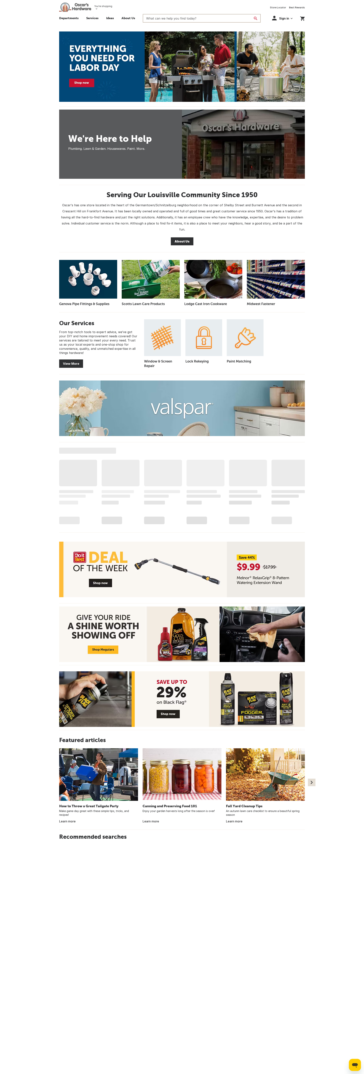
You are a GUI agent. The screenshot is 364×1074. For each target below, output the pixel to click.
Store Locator (278, 7)
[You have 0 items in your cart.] (302, 18)
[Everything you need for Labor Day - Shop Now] (182, 66)
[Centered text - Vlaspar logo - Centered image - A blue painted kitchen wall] (182, 408)
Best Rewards (297, 7)
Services (92, 18)
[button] (110, 18)
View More (71, 364)
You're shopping (103, 6)
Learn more (67, 821)
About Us (128, 18)
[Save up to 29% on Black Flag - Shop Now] (182, 699)
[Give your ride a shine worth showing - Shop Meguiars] (182, 634)
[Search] (255, 18)
